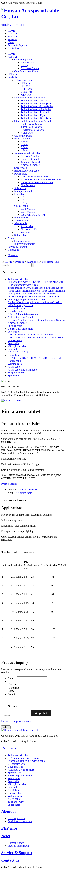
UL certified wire (23, 135)
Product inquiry (9, 483)
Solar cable (20, 188)
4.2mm (24, 150)
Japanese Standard (30, 162)
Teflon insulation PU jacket (35, 112)
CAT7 (24, 203)
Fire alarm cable (29, 229)
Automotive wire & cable (27, 153)
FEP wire (12, 36)
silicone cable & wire (31, 126)
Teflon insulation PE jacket (34, 115)
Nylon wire (27, 132)
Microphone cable (23, 191)
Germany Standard (30, 156)
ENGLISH (19, 24)
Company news (22, 241)
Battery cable (21, 217)
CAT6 (24, 200)
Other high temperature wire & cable (33, 121)
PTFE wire (26, 91)
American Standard (31, 165)
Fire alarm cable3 (28, 489)
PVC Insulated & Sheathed (35, 176)
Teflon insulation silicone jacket (37, 106)
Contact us (13, 48)
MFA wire (26, 94)
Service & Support (17, 45)
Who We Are (27, 62)
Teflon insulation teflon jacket (36, 109)
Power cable (20, 173)
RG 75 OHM (28, 211)
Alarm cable (20, 223)
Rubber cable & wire (31, 124)
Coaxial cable (21, 205)
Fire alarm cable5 (24, 492)
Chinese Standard (30, 159)
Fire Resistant (28, 185)
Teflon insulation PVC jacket (36, 100)
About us (12, 33)
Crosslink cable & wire (32, 129)
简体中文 (6, 24)
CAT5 (24, 197)
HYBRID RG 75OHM (33, 214)
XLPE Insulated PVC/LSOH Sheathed (41, 179)
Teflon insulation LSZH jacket (36, 118)
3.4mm (24, 144)
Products (12, 39)
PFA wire (26, 86)
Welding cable (21, 220)
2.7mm (24, 141)
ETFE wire (26, 88)
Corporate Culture (30, 68)
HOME (12, 30)
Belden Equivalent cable (26, 170)
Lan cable (19, 194)
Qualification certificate (26, 71)
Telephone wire (22, 232)
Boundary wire (22, 138)
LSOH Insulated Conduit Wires (37, 182)
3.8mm (24, 147)
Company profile (23, 59)
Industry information (24, 243)
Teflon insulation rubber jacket (36, 103)
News (11, 42)
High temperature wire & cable (30, 97)
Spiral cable (20, 235)
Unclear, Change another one (16, 721)
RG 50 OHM (28, 208)
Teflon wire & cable (24, 80)
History (24, 65)
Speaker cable (21, 167)
